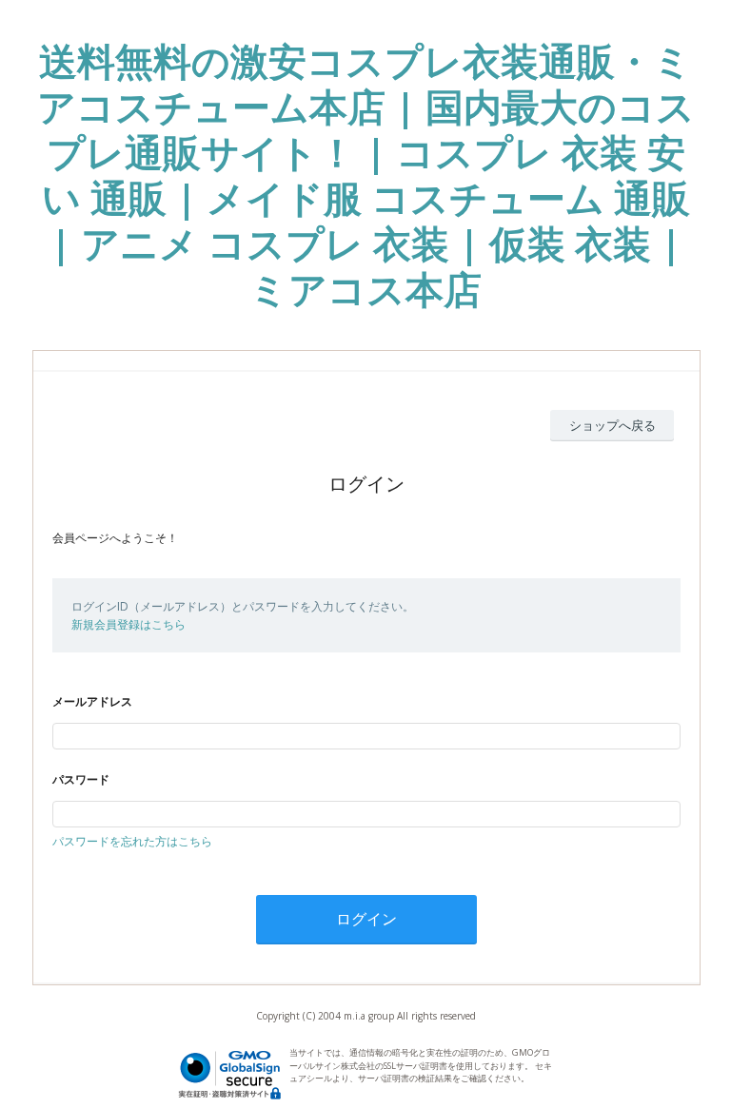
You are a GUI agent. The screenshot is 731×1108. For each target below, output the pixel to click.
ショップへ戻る (612, 425)
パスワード (80, 779)
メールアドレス (92, 701)
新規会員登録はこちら (128, 624)
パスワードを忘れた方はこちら (132, 841)
